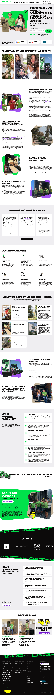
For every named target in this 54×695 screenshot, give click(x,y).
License (29, 667)
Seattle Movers (18, 672)
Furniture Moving (6, 672)
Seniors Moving (5, 684)
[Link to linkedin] (46, 677)
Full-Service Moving (6, 678)
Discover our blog (44, 633)
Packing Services (6, 668)
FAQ (28, 663)
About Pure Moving (7, 501)
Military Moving (6, 680)
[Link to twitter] (44, 677)
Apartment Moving (6, 676)
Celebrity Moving (6, 674)
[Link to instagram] (49, 677)
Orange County (6, 138)
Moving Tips (30, 665)
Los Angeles (13, 137)
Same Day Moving (6, 682)
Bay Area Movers (19, 667)
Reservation (30, 682)
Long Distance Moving (7, 667)
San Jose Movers (19, 668)
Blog (28, 680)
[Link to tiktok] (51, 677)
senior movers (47, 101)
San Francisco (19, 137)
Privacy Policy (41, 692)
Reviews (29, 676)
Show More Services (27, 238)
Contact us (30, 675)
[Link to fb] (41, 677)
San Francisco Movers (20, 665)
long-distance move (26, 218)
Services (16, 2)
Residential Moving (6, 663)
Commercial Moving (7, 670)
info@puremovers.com (45, 666)
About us (29, 673)
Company (37, 2)
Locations (25, 2)
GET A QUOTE (48, 31)
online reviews (12, 188)
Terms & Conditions (48, 692)
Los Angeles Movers (19, 663)
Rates (20, 2)
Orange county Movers (20, 670)
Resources (31, 2)
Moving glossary (31, 668)
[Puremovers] (7, 2)
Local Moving (5, 665)
